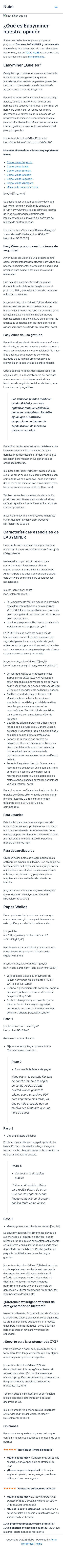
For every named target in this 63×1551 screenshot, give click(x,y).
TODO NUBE (32, 52)
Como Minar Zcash (18, 166)
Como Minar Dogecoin (19, 162)
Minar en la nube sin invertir (22, 187)
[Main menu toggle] (56, 6)
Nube (8, 6)
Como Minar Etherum (19, 170)
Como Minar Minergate (20, 183)
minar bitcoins (36, 56)
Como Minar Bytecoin (19, 174)
